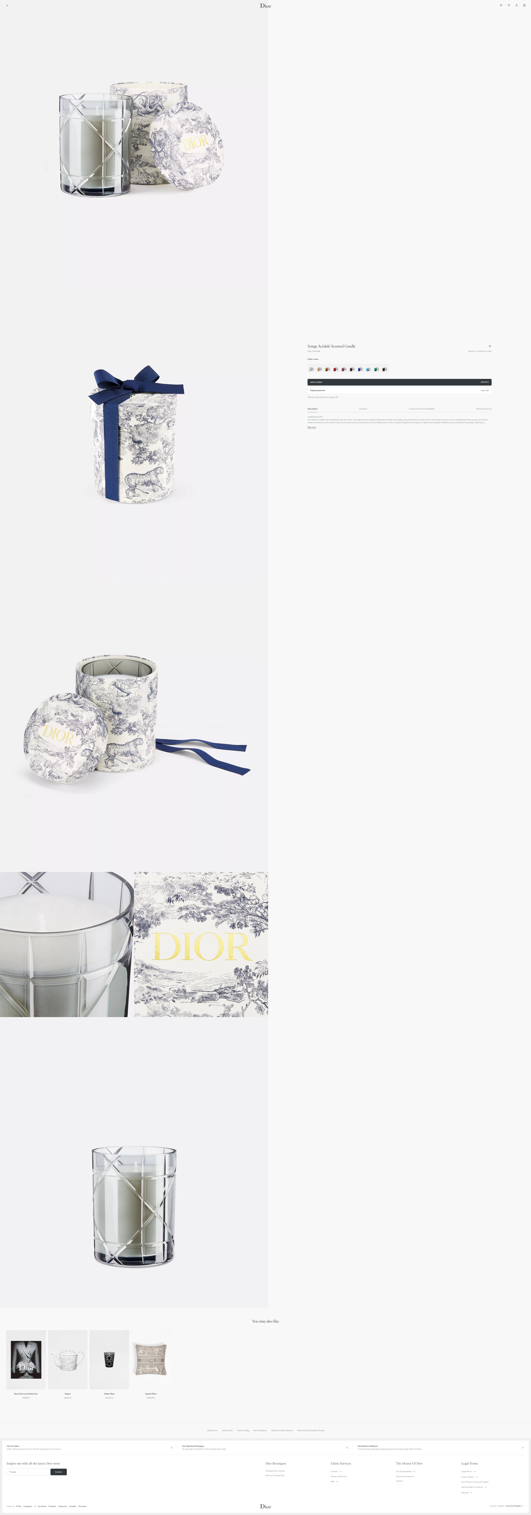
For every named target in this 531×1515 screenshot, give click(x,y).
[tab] (312, 409)
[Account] (516, 5)
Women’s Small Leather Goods (310, 1430)
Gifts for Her (212, 1430)
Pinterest (52, 1506)
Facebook (42, 1506)
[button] (134, 145)
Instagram (28, 1506)
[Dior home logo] (265, 5)
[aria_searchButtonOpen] (501, 5)
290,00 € (399, 382)
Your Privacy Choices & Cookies (475, 1482)
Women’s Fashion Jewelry (282, 1430)
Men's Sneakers (260, 1430)
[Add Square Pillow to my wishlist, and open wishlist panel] (170, 1336)
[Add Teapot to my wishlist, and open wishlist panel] (87, 1336)
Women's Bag (243, 1430)
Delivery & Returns (339, 1476)
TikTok (18, 1506)
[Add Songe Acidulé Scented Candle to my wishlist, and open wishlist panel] (490, 346)
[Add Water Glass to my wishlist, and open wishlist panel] (129, 1336)
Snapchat (62, 1506)
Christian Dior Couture (275, 1471)
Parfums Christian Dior (275, 1475)
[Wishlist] (509, 5)
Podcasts (82, 1506)
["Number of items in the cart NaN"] (524, 5)
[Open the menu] (7, 5)
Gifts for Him (227, 1430)
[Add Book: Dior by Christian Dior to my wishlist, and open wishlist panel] (45, 1336)
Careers (399, 1481)
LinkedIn (72, 1506)
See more (312, 427)
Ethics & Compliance (405, 1476)
